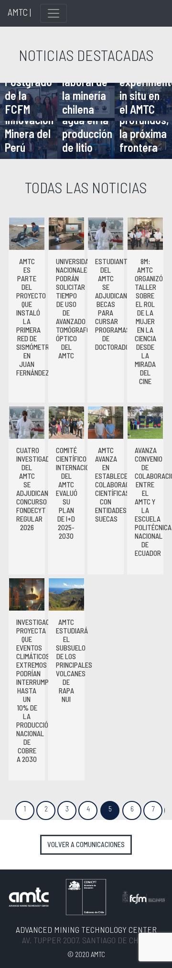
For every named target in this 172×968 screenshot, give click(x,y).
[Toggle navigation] (53, 13)
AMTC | (19, 12)
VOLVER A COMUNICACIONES (86, 844)
